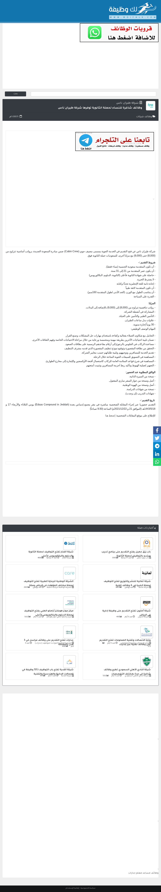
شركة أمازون (143, 617)
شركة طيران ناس (127, 103)
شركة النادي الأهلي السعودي (136, 676)
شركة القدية (66, 676)
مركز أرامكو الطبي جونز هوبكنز (59, 617)
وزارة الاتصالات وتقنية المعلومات (134, 643)
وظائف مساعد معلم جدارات (143, 873)
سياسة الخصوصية (88, 888)
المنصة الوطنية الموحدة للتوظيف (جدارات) (53, 643)
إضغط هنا (110, 415)
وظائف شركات (144, 117)
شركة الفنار (67, 558)
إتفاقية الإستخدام (72, 888)
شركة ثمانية (143, 587)
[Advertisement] (80, 67)
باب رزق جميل (142, 558)
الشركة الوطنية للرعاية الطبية (59, 587)
